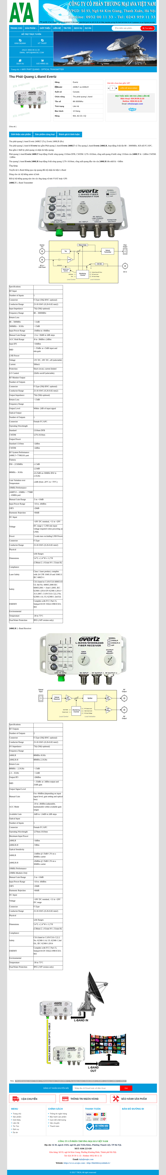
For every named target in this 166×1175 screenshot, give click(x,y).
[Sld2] (105, 49)
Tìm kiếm (148, 28)
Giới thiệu (45, 28)
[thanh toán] (96, 1117)
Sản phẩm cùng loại (45, 134)
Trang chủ (16, 28)
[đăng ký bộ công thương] (97, 1127)
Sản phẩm (30, 28)
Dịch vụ (78, 28)
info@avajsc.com (35, 52)
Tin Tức (67, 28)
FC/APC (100, 1081)
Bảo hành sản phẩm (58, 1117)
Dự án (88, 28)
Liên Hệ (57, 28)
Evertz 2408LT (62, 1081)
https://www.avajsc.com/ (74, 1163)
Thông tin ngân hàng (58, 1114)
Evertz (37, 1081)
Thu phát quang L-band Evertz (33, 76)
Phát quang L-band (48, 1081)
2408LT (114, 1081)
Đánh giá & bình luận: (69, 134)
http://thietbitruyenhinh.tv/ (98, 1163)
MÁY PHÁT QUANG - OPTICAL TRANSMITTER (43, 69)
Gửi (126, 1088)
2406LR (122, 1081)
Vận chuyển (55, 1123)
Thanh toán (54, 1126)
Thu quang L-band (76, 1081)
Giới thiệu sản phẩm (21, 134)
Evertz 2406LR (90, 1081)
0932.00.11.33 (34, 50)
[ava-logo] (24, 12)
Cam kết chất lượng (58, 1120)
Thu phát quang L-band (24, 1081)
